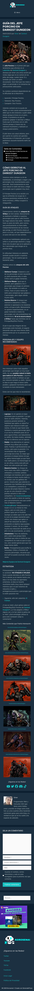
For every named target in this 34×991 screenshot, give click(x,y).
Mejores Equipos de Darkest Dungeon (16, 562)
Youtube (7, 961)
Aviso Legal (8, 976)
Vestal (14, 505)
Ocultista (7, 505)
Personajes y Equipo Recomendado (17, 158)
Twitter (6, 956)
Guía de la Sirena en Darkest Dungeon (17, 703)
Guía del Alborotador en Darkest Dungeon (17, 728)
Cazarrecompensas (23, 496)
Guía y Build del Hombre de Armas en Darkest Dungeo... (17, 652)
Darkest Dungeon (19, 70)
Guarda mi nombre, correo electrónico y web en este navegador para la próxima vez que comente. (17, 875)
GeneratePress (27, 988)
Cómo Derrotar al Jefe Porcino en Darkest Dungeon (16, 152)
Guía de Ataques (12, 155)
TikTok (6, 965)
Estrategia (10, 160)
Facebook (7, 970)
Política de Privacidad (11, 980)
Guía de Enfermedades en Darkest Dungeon (17, 627)
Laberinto (6, 70)
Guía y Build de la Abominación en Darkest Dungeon (17, 754)
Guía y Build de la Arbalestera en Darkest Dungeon (17, 678)
